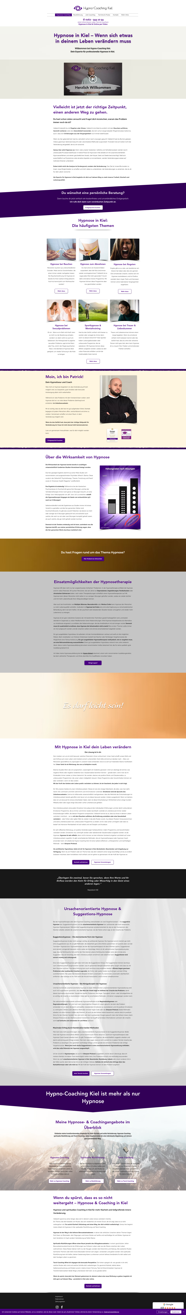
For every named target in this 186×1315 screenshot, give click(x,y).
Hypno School (88, 653)
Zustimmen (176, 1312)
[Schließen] (184, 1311)
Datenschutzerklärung (111, 1312)
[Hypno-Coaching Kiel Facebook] (62, 1307)
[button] (90, 15)
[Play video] (93, 79)
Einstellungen (163, 1312)
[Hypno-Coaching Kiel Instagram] (57, 1307)
